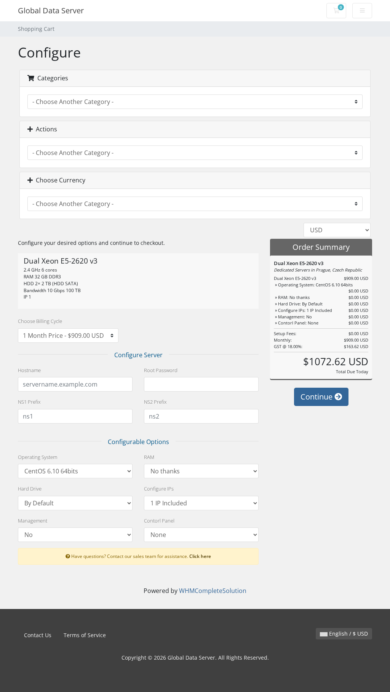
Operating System (37, 457)
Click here (200, 556)
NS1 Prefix (29, 401)
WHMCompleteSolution (212, 591)
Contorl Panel (159, 520)
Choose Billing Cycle (40, 321)
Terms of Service (85, 635)
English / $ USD (348, 633)
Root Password (160, 370)
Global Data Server (51, 10)
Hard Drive (30, 488)
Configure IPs (159, 488)
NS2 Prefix (155, 401)
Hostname (29, 370)
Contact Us (37, 635)
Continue (317, 397)
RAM (149, 457)
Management (32, 520)
